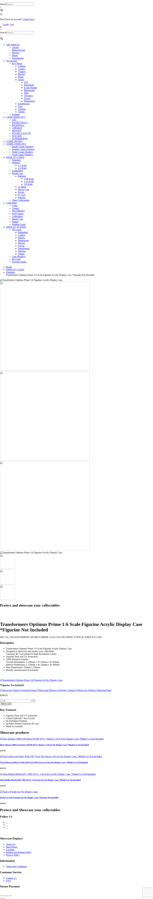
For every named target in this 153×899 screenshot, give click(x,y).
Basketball (29, 85)
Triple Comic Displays (22, 152)
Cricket (15, 47)
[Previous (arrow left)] (1, 898)
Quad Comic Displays (22, 154)
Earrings (16, 114)
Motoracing (29, 90)
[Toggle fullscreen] (4, 895)
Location (10, 849)
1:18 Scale (29, 179)
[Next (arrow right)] (4, 898)
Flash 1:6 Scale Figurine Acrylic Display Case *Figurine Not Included (29, 797)
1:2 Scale (22, 168)
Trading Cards (18, 224)
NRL (26, 93)
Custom (21, 71)
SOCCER (17, 136)
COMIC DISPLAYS (16, 144)
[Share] (7, 895)
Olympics (28, 95)
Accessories (11, 61)
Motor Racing (18, 50)
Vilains (21, 111)
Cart (7, 25)
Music (15, 55)
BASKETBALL (20, 122)
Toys (20, 106)
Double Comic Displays (23, 149)
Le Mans (22, 187)
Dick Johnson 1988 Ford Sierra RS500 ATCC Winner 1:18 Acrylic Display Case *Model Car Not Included (44, 745)
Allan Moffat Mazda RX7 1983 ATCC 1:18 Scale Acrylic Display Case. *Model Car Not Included (40, 780)
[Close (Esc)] (10, 895)
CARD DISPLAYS (15, 117)
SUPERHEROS (20, 138)
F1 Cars (21, 195)
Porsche (21, 197)
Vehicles (22, 109)
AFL (26, 82)
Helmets (16, 162)
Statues (15, 221)
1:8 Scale (28, 184)
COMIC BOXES (14, 141)
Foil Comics (17, 213)
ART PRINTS (13, 44)
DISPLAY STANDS (16, 227)
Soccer (27, 98)
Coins (14, 205)
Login (5, 24)
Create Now (28, 19)
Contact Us (11, 878)
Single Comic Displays (23, 146)
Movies (15, 53)
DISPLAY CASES (15, 157)
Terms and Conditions (16, 866)
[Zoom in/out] (1, 895)
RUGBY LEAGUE (21, 133)
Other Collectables (20, 200)
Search (3, 4)
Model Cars (17, 173)
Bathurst (22, 176)
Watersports (29, 101)
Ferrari (21, 192)
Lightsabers (17, 170)
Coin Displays (18, 256)
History (21, 237)
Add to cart (6, 704)
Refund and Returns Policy (19, 852)
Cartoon (22, 66)
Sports (21, 79)
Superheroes (18, 58)
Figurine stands (19, 262)
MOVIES (16, 130)
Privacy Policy (13, 855)
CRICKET (17, 128)
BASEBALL (18, 125)
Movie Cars (23, 189)
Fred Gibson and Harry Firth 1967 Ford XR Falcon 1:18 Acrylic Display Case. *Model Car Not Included (44, 762)
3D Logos (17, 229)
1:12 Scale (29, 181)
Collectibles (11, 203)
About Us (10, 844)
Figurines (16, 160)
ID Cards (16, 259)
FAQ (8, 880)
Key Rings (17, 63)
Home (9, 267)
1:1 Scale (22, 165)
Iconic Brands (30, 87)
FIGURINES (18, 211)
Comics (21, 69)
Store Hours (11, 847)
